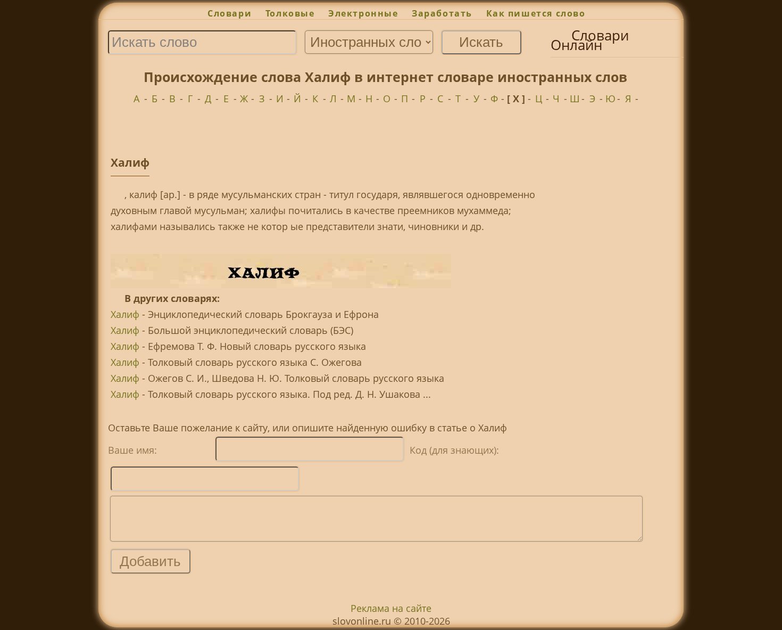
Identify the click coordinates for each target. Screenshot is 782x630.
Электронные (363, 13)
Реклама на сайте (391, 608)
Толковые (289, 13)
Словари (229, 13)
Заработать (442, 13)
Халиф (125, 314)
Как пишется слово (536, 13)
